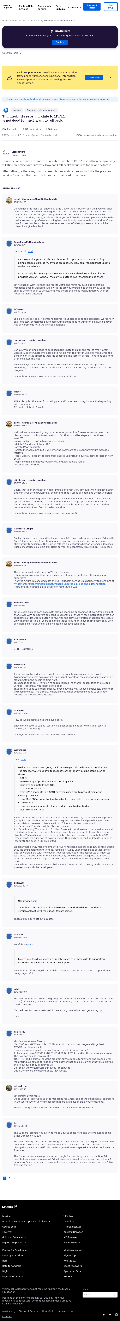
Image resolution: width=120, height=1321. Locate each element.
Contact (7, 1316)
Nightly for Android (13, 1276)
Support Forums (18, 20)
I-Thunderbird (35, 20)
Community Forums (44, 7)
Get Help (68, 1276)
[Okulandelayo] (14, 1178)
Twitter (103, 1314)
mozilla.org (8, 1311)
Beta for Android (11, 1266)
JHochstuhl (18, 151)
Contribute (74, 7)
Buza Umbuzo (60, 7)
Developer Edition (12, 1255)
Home (5, 20)
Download (69, 1221)
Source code (9, 1226)
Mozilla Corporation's (20, 1289)
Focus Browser (72, 1242)
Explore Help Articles (26, 7)
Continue (60, 42)
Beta (4, 1260)
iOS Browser (71, 1237)
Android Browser (73, 1232)
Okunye (26, 135)
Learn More (94, 77)
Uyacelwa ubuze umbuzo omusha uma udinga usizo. (84, 99)
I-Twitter (7, 1232)
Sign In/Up (111, 6)
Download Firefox (92, 6)
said (30, 251)
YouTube (110, 1314)
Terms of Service (28, 1311)
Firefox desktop (73, 1226)
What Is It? (70, 1260)
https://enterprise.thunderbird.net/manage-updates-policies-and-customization (60, 583)
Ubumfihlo (48, 1311)
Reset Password (73, 1266)
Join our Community (14, 1237)
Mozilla (9, 1207)
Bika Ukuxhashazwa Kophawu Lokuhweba (26, 1221)
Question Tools (10, 53)
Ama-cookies (65, 1311)
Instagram (116, 1314)
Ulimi (85, 1289)
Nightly (6, 1271)
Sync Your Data (72, 1271)
